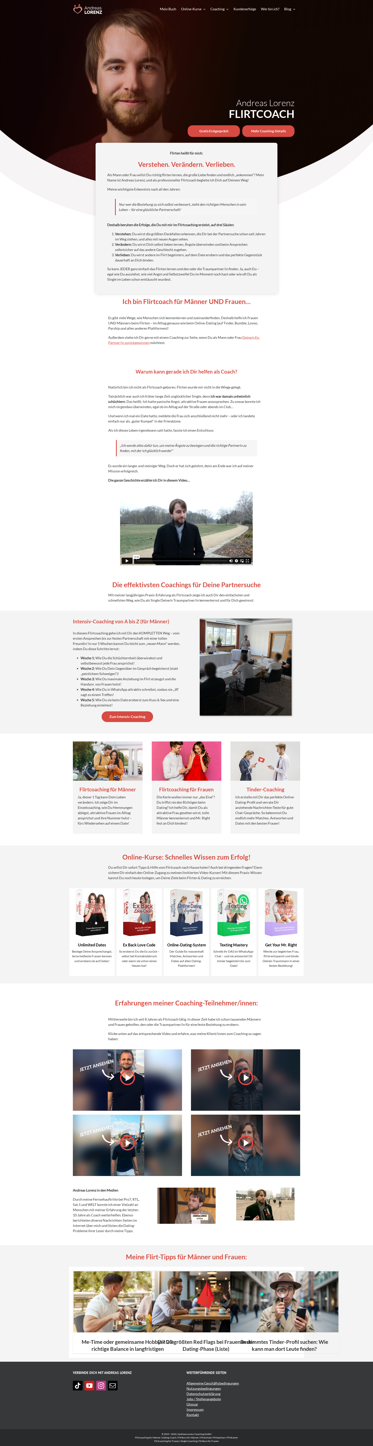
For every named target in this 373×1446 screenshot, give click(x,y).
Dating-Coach (169, 1437)
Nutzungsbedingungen (203, 1388)
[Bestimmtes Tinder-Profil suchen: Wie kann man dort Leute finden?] (284, 1301)
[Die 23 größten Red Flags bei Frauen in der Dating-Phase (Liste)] (206, 1301)
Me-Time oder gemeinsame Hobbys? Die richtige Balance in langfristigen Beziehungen (128, 1349)
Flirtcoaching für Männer (148, 1437)
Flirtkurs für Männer (188, 1437)
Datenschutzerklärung (203, 1394)
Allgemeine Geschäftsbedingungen (212, 1383)
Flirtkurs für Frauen (209, 1441)
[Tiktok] (78, 1385)
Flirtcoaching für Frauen (166, 1441)
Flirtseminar (219, 1437)
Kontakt (192, 1415)
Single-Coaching (189, 1441)
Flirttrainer (232, 1437)
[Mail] (113, 1385)
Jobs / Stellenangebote (203, 1399)
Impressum (195, 1409)
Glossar (192, 1404)
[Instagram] (101, 1385)
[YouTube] (89, 1385)
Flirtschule (205, 1437)
